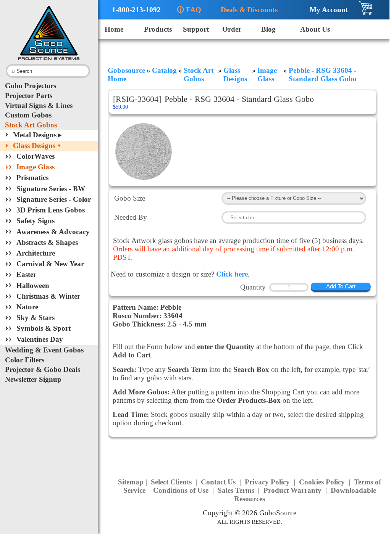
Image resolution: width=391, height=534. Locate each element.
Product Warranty (293, 490)
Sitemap (131, 482)
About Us (315, 29)
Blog (268, 29)
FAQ (189, 10)
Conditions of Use (181, 490)
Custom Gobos (28, 115)
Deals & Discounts (246, 10)
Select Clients (172, 482)
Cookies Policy (323, 482)
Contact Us (219, 482)
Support (196, 29)
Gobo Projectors (30, 86)
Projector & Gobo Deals (42, 369)
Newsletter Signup (33, 379)
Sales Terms (237, 490)
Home (114, 29)
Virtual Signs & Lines (39, 105)
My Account (326, 10)
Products (158, 29)
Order (231, 29)
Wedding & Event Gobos (44, 350)
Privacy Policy (268, 482)
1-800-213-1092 (132, 10)
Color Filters (24, 360)
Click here (232, 274)
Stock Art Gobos (31, 125)
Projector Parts (28, 96)
